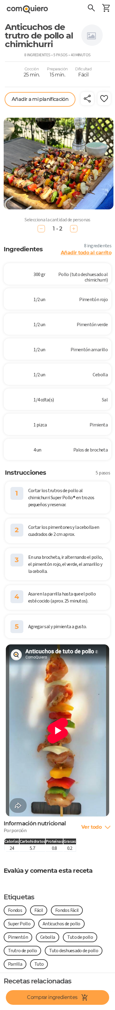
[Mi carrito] (105, 8)
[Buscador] (91, 8)
